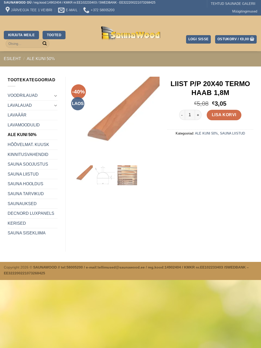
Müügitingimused (244, 11)
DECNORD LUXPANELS (31, 213)
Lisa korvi (224, 115)
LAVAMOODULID (24, 125)
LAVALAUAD (20, 105)
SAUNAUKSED (22, 204)
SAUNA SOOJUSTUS (28, 164)
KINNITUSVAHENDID (28, 154)
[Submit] (45, 43)
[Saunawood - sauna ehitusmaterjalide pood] (131, 33)
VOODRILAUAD (23, 95)
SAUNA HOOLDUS (25, 184)
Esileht (12, 59)
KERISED (17, 223)
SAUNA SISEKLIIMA (27, 233)
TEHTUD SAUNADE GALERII (233, 4)
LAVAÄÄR (17, 115)
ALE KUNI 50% (41, 59)
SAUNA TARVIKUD (26, 194)
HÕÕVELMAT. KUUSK (28, 144)
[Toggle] (56, 95)
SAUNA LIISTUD (23, 174)
